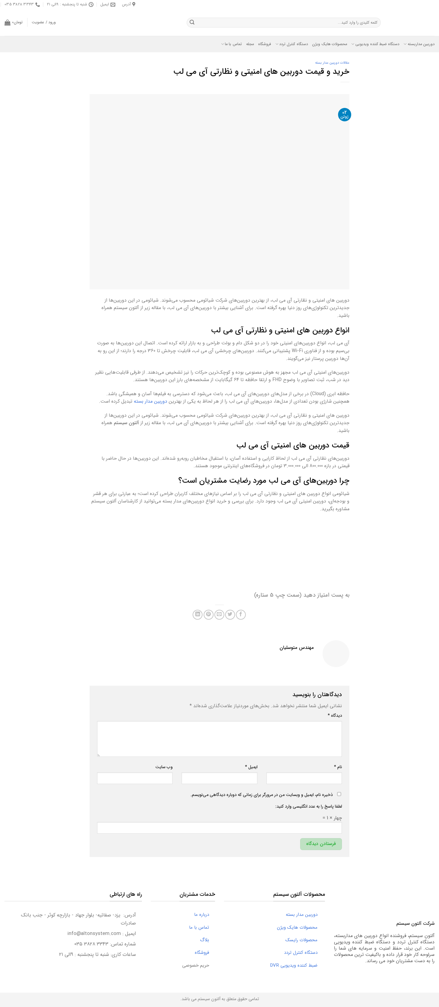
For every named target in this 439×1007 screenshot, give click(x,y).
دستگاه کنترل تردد (293, 44)
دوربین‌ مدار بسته (150, 401)
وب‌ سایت (164, 767)
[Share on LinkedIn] (197, 615)
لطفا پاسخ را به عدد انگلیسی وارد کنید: (308, 806)
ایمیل (251, 767)
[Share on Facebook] (241, 615)
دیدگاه (335, 715)
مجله (250, 44)
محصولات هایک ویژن (329, 44)
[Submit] (192, 23)
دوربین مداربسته (421, 44)
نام (338, 767)
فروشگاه (264, 44)
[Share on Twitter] (230, 615)
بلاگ (207, 940)
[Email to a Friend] (219, 615)
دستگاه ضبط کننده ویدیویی (377, 44)
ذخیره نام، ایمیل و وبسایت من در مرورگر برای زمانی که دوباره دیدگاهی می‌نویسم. (262, 794)
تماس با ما (233, 44)
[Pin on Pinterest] (209, 615)
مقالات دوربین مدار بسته (332, 62)
